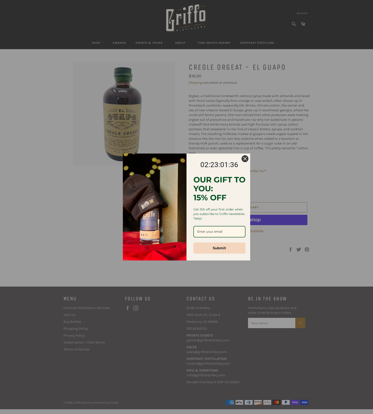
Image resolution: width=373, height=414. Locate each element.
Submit (219, 248)
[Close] (245, 159)
